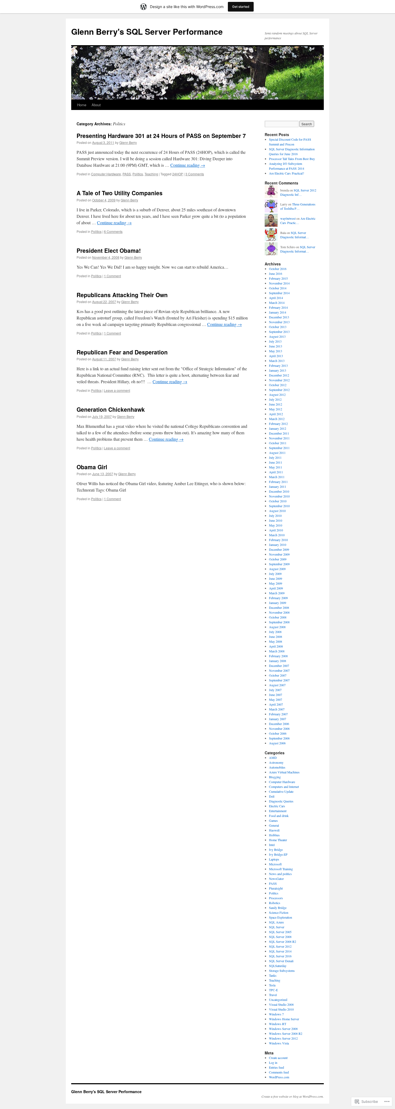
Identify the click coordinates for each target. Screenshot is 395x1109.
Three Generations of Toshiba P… (297, 206)
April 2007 (276, 704)
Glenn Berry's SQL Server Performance (147, 31)
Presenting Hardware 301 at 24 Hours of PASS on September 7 (161, 135)
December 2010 (279, 491)
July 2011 (275, 457)
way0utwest (288, 218)
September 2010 (279, 506)
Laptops (274, 859)
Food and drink (279, 815)
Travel (273, 995)
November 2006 (279, 728)
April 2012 (276, 414)
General (274, 825)
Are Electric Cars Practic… (297, 220)
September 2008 (279, 622)
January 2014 (277, 312)
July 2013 (275, 341)
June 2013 (275, 346)
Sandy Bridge (277, 907)
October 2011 (277, 443)
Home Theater (278, 840)
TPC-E (273, 990)
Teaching (151, 174)
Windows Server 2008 (283, 1028)
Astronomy (276, 762)
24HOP (177, 174)
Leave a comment (117, 390)
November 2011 (279, 438)
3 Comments (194, 174)
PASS (127, 174)
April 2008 (276, 646)
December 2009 (279, 549)
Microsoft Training (281, 869)
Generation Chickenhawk (111, 409)
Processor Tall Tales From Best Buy (292, 159)
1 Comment (112, 275)
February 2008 (278, 656)
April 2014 (276, 298)
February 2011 (278, 481)
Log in (273, 1062)
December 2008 (279, 607)
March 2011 (277, 477)
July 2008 (275, 632)
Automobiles (277, 767)
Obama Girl (92, 467)
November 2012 (279, 380)
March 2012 (277, 419)
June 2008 (275, 636)
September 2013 (279, 331)
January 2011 (277, 486)
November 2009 (279, 554)
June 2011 (275, 462)
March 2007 (277, 709)
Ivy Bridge (276, 849)
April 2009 (276, 588)
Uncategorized (278, 999)
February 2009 (278, 598)
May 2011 (275, 467)
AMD (273, 757)
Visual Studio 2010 (281, 1009)
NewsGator (276, 878)
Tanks (272, 975)
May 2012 (275, 409)
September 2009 (279, 564)
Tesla (272, 985)
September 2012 (279, 390)
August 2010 (277, 511)
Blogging (275, 777)
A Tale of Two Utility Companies (120, 193)
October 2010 (277, 501)
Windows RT (277, 1024)
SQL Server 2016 (280, 956)
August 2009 (277, 569)
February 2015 (278, 278)
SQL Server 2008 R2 (282, 941)
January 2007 (277, 719)
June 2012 (275, 404)
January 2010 (277, 544)
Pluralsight (276, 888)
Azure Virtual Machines (284, 772)
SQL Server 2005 (280, 932)
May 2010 (275, 525)
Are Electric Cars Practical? (286, 173)
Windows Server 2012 (283, 1038)
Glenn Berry (128, 142)
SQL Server (276, 927)
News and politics (280, 874)
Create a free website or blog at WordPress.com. (292, 1096)
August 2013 (277, 336)
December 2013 (279, 317)
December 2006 (279, 723)
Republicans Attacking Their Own (122, 295)
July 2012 (275, 399)
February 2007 (278, 714)
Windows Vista (279, 1043)
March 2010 (277, 535)
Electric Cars (277, 806)
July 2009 (275, 573)
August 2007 (277, 685)
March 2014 (277, 302)
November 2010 (279, 496)
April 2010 (276, 530)
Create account (278, 1057)
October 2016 (277, 268)
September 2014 (279, 293)
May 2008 (275, 641)
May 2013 (275, 351)
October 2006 (277, 733)
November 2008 (279, 612)
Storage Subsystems (282, 970)
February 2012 (278, 423)
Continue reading (187, 165)
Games (273, 820)
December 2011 (279, 433)
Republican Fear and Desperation (122, 352)
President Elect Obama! (109, 250)
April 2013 (276, 356)
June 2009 (275, 578)
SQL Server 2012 (280, 946)
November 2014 (279, 283)
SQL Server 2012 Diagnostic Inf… (298, 192)
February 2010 (278, 540)
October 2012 (277, 385)
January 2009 (277, 602)
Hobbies (274, 835)
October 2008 (277, 617)
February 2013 (278, 365)
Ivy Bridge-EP (278, 854)
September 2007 (279, 680)
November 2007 (279, 670)
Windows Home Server (284, 1019)
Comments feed (279, 1072)
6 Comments (113, 231)
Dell (271, 796)
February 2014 (278, 307)
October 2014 (277, 288)
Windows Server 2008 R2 (285, 1033)
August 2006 (277, 743)
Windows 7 (276, 1014)
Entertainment (277, 811)
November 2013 (279, 322)
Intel (272, 845)
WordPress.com (279, 1077)
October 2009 (277, 559)
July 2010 (275, 515)
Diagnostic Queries (281, 801)
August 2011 (277, 452)
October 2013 (277, 327)
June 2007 (275, 694)
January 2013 (277, 370)
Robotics (274, 903)
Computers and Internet (284, 786)
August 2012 (277, 394)
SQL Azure (276, 922)
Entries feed (276, 1067)
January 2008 (277, 661)
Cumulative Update (281, 791)
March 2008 (277, 651)
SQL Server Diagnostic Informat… (294, 234)
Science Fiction (278, 912)
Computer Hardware (106, 174)
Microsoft (275, 864)
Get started (240, 7)
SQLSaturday (277, 966)
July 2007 (275, 690)
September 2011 (279, 448)
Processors (276, 898)
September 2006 (279, 738)
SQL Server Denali (281, 961)
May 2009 (275, 583)
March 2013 (277, 360)
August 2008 (277, 627)
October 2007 (277, 675)
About (96, 104)
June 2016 (275, 273)
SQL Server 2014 (280, 951)
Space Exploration (280, 917)
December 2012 (279, 375)
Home (81, 104)
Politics (137, 174)
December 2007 (279, 665)
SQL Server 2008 (280, 936)
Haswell (274, 830)
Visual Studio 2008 (281, 1004)
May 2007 (275, 699)
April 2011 (276, 472)
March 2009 (277, 593)
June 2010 (275, 520)
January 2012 (277, 428)
